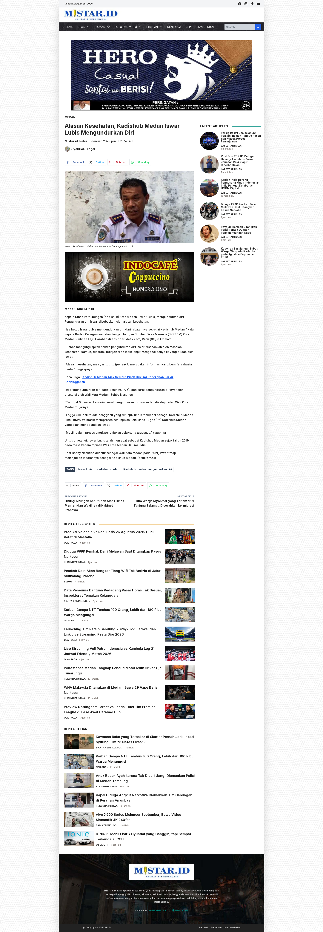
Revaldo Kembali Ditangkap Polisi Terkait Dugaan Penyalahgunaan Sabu (239, 229)
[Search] (258, 27)
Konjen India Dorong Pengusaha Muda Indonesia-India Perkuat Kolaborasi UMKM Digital (240, 184)
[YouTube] (258, 3)
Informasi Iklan (232, 927)
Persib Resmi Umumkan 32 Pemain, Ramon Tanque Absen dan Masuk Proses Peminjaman (241, 137)
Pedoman (216, 927)
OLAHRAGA (174, 26)
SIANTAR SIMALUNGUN (77, 601)
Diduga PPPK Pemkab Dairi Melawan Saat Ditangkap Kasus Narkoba (238, 207)
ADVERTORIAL (205, 26)
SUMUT (68, 581)
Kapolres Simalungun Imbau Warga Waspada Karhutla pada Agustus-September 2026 (239, 253)
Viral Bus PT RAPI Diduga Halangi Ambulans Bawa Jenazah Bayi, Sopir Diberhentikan (237, 161)
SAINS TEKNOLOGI (106, 825)
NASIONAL (70, 620)
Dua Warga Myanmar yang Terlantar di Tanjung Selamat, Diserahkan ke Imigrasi (163, 503)
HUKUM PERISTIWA (75, 562)
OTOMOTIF (102, 844)
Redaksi (203, 927)
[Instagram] (245, 3)
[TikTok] (252, 3)
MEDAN (70, 117)
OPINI (188, 26)
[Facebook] (239, 3)
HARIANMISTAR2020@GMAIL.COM (168, 910)
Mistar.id (71, 141)
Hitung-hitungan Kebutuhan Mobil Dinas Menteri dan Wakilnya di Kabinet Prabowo (94, 505)
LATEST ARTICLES (231, 145)
